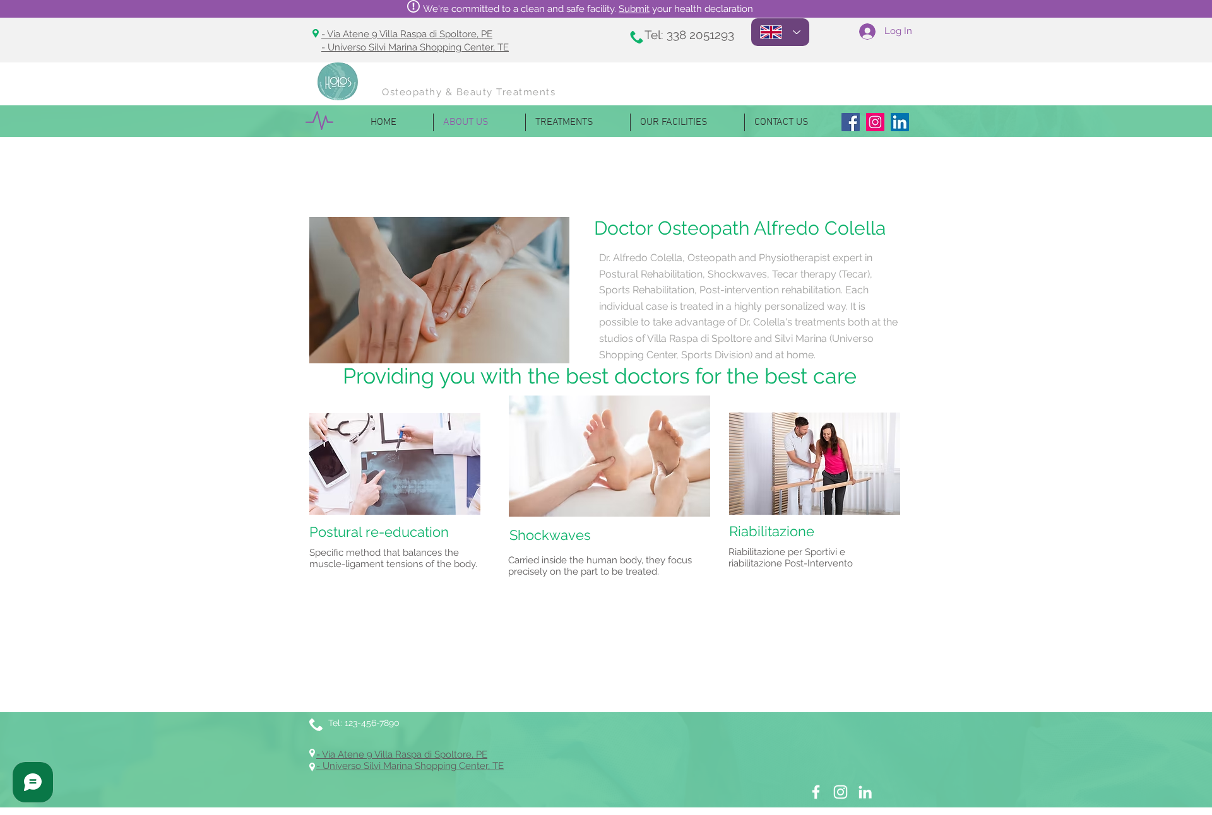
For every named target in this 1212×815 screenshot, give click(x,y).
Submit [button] (634, 9)
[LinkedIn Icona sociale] (900, 122)
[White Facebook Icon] (816, 792)
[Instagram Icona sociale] (875, 122)
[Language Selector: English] (780, 32)
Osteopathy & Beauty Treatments (469, 92)
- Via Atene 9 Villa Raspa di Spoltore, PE (406, 34)
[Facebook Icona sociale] (850, 122)
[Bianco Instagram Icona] (840, 792)
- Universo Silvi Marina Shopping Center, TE (415, 47)
